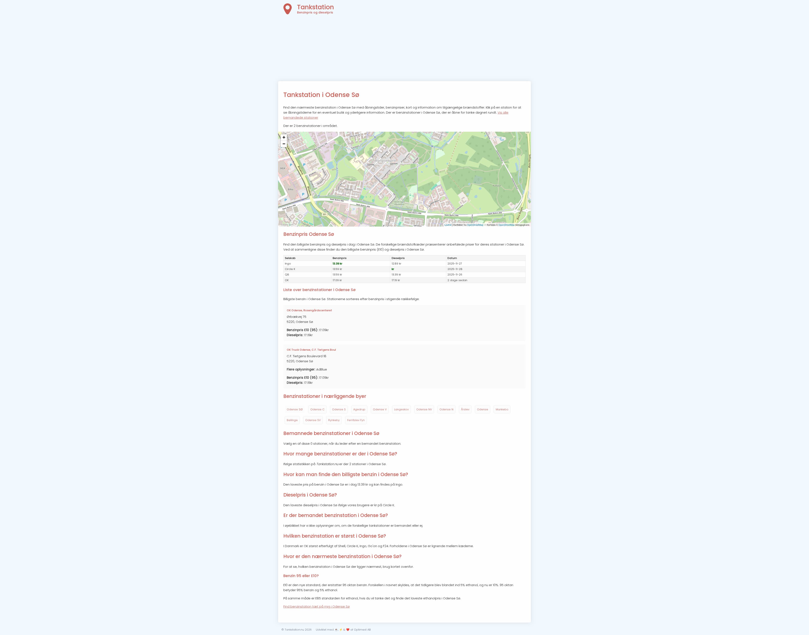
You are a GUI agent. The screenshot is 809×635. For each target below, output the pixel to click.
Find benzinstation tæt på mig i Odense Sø (316, 606)
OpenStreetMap (475, 224)
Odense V (380, 409)
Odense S (339, 409)
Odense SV (313, 420)
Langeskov (401, 409)
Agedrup (359, 409)
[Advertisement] (404, 49)
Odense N (446, 409)
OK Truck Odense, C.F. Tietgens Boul (311, 350)
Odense (482, 409)
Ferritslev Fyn (356, 420)
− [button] (284, 143)
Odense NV (424, 409)
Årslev (465, 409)
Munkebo (502, 409)
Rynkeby (334, 420)
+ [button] (284, 137)
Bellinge (292, 420)
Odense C (317, 409)
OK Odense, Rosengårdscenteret (309, 310)
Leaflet (448, 224)
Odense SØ (295, 409)
